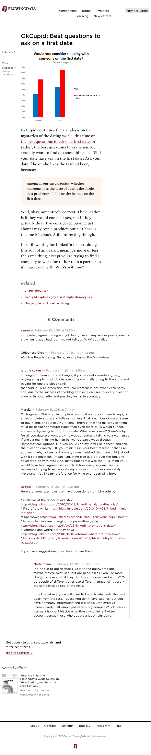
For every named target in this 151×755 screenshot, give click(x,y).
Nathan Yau (42, 564)
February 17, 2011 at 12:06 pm (77, 564)
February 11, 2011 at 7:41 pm (55, 409)
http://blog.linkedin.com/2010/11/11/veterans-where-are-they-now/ (70, 534)
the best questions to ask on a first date (55, 141)
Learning (82, 16)
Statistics (7, 67)
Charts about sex (36, 290)
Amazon (31, 695)
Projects (103, 10)
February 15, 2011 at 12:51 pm (57, 486)
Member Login (137, 10)
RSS (119, 725)
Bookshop (44, 695)
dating (6, 71)
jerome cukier (31, 370)
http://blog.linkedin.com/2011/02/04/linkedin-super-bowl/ (83, 517)
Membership (68, 10)
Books (86, 10)
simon (25, 330)
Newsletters (102, 16)
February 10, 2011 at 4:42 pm (72, 352)
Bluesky (84, 725)
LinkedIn (67, 725)
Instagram (103, 725)
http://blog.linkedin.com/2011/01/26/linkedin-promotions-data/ (68, 525)
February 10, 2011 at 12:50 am (56, 330)
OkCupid (7, 74)
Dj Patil (26, 486)
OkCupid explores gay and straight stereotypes (58, 297)
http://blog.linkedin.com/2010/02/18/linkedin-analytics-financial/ (69, 504)
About (34, 725)
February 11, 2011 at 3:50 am (66, 370)
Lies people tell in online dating (46, 303)
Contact (50, 725)
